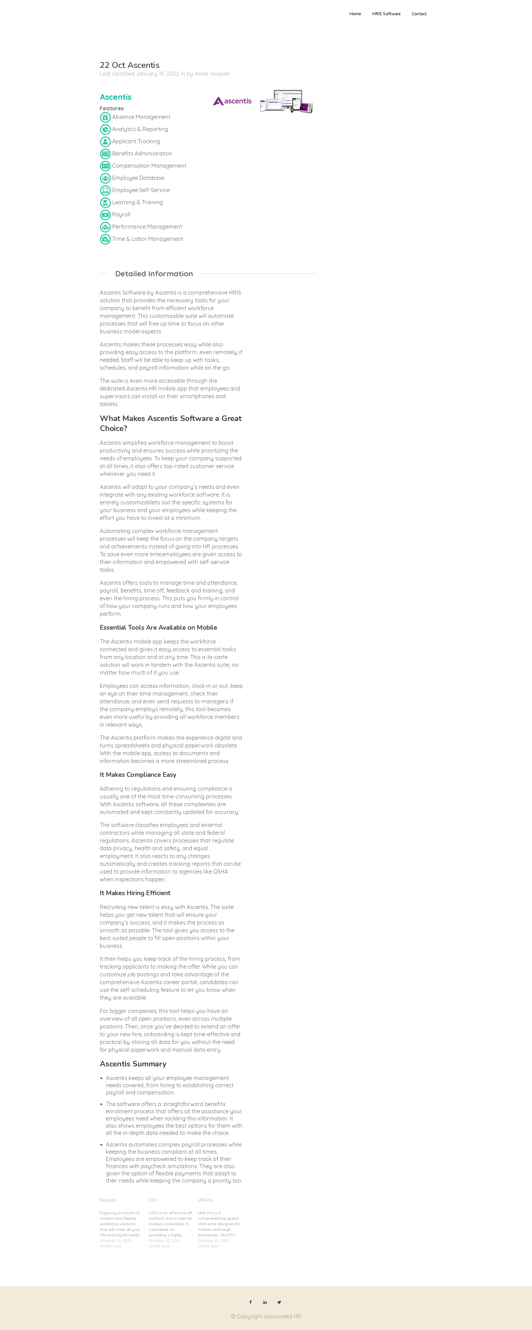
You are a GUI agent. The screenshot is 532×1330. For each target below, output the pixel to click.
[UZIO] (173, 1222)
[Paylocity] (124, 1222)
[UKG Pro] (222, 1222)
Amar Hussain (212, 73)
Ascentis (115, 97)
